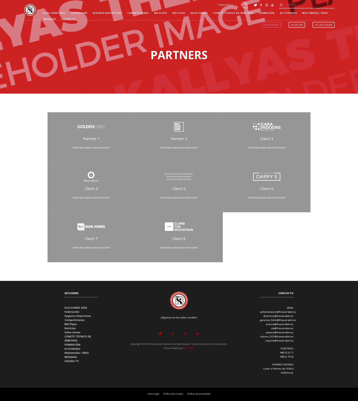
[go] (281, 5)
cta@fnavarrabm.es (282, 328)
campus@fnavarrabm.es (279, 332)
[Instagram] (266, 5)
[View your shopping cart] (245, 5)
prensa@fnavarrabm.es (279, 324)
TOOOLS (188, 348)
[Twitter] (255, 5)
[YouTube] (272, 5)
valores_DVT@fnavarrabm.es (276, 336)
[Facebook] (261, 5)
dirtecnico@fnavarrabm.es (278, 316)
